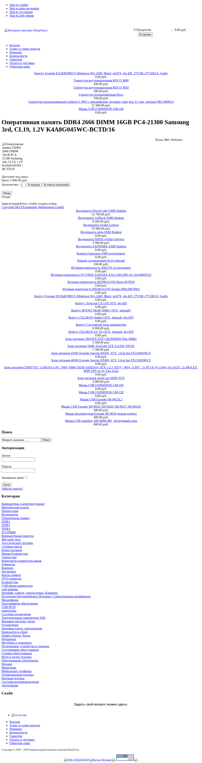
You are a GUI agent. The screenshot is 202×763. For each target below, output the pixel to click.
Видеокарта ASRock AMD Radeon (101, 218)
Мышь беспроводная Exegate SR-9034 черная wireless (101, 413)
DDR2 (6, 521)
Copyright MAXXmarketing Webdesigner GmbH (33, 207)
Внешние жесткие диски (18, 621)
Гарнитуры (9, 557)
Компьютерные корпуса (18, 536)
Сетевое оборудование (17, 653)
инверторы (9, 610)
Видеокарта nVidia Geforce (101, 225)
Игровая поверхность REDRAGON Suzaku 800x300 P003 (101, 289)
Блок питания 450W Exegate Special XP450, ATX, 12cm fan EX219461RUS (101, 353)
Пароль (6, 466)
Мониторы (9, 667)
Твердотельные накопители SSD (23, 617)
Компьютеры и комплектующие (23, 504)
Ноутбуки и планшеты (17, 642)
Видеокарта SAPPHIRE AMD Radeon (101, 246)
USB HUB (9, 607)
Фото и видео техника (17, 657)
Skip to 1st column (21, 12)
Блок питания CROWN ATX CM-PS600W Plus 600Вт (101, 339)
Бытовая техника (13, 678)
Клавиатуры (10, 582)
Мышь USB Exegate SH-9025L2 (101, 399)
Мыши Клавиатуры (15, 553)
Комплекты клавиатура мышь (22, 560)
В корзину (145, 34)
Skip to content (18, 5)
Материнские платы (15, 507)
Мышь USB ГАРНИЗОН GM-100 (101, 109)
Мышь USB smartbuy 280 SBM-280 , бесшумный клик (101, 420)
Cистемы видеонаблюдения (20, 681)
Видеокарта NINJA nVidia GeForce (101, 239)
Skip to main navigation (24, 8)
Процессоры (10, 511)
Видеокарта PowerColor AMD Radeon (101, 210)
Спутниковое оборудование (20, 649)
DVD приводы (12, 578)
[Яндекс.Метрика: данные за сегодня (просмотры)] (100, 759)
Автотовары (10, 685)
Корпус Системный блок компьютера (101, 324)
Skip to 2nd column (21, 15)
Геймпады (8, 564)
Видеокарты (10, 514)
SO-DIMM (9, 532)
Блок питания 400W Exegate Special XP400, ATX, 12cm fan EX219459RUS (101, 360)
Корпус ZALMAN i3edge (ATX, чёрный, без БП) (101, 317)
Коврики (7, 568)
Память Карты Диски (16, 635)
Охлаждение (10, 625)
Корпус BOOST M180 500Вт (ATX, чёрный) (101, 310)
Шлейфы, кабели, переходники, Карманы (30, 592)
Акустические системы (17, 543)
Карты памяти (11, 575)
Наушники (9, 571)
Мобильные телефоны (17, 671)
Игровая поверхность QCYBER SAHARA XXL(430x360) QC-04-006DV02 (101, 274)
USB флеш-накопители (17, 585)
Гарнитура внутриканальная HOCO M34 (101, 87)
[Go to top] (18, 715)
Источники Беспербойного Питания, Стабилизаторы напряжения (46, 596)
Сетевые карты (12, 546)
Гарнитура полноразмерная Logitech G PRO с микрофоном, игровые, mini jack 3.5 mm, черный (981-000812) (101, 101)
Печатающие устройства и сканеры (25, 646)
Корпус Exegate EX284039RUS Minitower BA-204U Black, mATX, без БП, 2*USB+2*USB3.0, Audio (101, 73)
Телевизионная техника (18, 674)
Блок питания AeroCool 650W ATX (101, 378)
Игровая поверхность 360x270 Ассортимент (101, 267)
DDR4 (6, 528)
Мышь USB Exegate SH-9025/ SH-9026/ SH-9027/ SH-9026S (101, 406)
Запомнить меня (12, 477)
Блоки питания (12, 550)
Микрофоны (10, 600)
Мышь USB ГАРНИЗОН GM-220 (101, 392)
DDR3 (6, 525)
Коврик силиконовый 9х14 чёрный (101, 260)
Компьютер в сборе (15, 632)
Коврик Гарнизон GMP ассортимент (101, 253)
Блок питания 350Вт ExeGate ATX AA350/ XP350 (101, 346)
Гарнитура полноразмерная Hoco (101, 94)
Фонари (7, 664)
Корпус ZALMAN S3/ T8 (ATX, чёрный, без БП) (101, 331)
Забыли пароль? (12, 488)
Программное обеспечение (20, 603)
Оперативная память (15, 518)
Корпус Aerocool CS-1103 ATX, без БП (101, 303)
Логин (6, 455)
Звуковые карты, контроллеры (22, 628)
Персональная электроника (20, 660)
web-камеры (10, 589)
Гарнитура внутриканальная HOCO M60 (101, 80)
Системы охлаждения (16, 614)
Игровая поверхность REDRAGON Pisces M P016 (101, 282)
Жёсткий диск (11, 539)
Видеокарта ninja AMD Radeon (101, 232)
